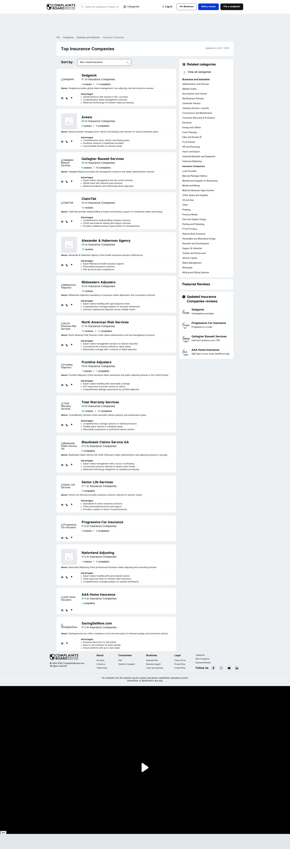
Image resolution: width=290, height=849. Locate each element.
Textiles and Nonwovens (194, 253)
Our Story (100, 660)
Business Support (153, 664)
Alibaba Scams (189, 89)
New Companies (202, 659)
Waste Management (191, 263)
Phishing (186, 210)
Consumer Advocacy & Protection (198, 118)
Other (185, 205)
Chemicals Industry (191, 104)
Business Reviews (203, 663)
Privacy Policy (179, 664)
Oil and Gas (188, 200)
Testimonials (101, 668)
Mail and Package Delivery (194, 176)
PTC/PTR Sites (189, 229)
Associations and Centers (194, 94)
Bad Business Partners (193, 99)
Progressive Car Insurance (209, 323)
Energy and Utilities (191, 128)
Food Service (188, 142)
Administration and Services (195, 84)
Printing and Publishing (193, 224)
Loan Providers (189, 171)
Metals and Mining (191, 186)
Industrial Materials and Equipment (198, 157)
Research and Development (195, 244)
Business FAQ (152, 660)
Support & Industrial (192, 249)
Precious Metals (190, 215)
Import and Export (191, 152)
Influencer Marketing (192, 161)
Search (82, 7)
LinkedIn (237, 668)
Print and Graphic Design (194, 220)
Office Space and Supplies (195, 195)
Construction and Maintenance (197, 113)
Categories (133, 7)
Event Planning (189, 133)
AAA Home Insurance (205, 350)
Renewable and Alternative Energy (198, 239)
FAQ (120, 660)
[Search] (99, 7)
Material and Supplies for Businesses (200, 181)
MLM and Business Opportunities (198, 191)
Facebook (213, 668)
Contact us (100, 664)
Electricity (187, 123)
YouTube (229, 668)
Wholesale (187, 268)
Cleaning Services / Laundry (195, 108)
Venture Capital (189, 258)
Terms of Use (179, 660)
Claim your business (154, 668)
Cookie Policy (179, 668)
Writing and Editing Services (195, 273)
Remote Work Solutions (193, 234)
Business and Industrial (195, 79)
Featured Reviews (196, 284)
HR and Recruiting (191, 147)
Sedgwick (198, 309)
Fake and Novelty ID (192, 137)
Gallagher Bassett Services (209, 336)
